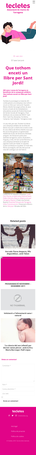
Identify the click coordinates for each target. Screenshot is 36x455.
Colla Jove (10, 206)
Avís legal (14, 426)
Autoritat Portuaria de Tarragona (20, 202)
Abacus (16, 198)
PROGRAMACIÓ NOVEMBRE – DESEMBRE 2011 (18, 285)
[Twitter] (12, 415)
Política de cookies (17, 436)
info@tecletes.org (23, 416)
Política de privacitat (18, 431)
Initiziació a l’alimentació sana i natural (18, 314)
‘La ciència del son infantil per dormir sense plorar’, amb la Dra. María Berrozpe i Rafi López (18, 347)
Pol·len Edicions (8, 198)
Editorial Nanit (26, 196)
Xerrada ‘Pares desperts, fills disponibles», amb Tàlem (18, 252)
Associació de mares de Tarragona (18, 11)
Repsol (12, 200)
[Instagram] (16, 415)
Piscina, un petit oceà (13, 196)
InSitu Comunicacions (10, 204)
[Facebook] (9, 415)
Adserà (22, 198)
